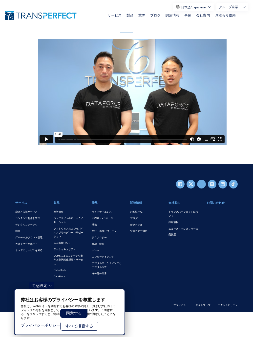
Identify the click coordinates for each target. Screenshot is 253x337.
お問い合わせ (216, 203)
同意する (74, 313)
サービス (115, 15)
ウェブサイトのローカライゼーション (68, 220)
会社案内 (203, 15)
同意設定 (39, 285)
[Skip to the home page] (41, 15)
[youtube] (201, 184)
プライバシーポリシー (40, 325)
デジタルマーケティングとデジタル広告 (107, 265)
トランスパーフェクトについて (183, 213)
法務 (94, 224)
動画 (17, 231)
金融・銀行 (98, 244)
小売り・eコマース (102, 218)
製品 (129, 15)
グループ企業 (228, 7)
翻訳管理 (58, 211)
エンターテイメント (103, 256)
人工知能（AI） (62, 243)
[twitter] (191, 184)
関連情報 (172, 15)
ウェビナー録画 (139, 230)
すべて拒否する (79, 326)
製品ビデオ (136, 225)
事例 (187, 15)
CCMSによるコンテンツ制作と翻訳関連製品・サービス (68, 259)
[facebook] (180, 184)
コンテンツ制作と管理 (27, 218)
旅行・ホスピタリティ (104, 231)
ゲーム (95, 250)
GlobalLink (60, 270)
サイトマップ (203, 305)
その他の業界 (99, 273)
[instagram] (212, 184)
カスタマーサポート (26, 244)
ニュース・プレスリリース (183, 228)
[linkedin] (222, 184)
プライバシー (180, 305)
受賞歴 (172, 234)
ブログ (155, 15)
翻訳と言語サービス (26, 211)
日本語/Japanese (193, 7)
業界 (141, 15)
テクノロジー (99, 237)
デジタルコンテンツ (26, 224)
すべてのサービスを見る (28, 250)
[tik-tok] (233, 184)
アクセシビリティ (228, 305)
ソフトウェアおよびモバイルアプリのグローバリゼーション (68, 232)
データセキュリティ (65, 249)
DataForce (59, 276)
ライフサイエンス (102, 211)
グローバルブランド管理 (28, 237)
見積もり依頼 (225, 15)
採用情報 (173, 222)
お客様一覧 (136, 211)
